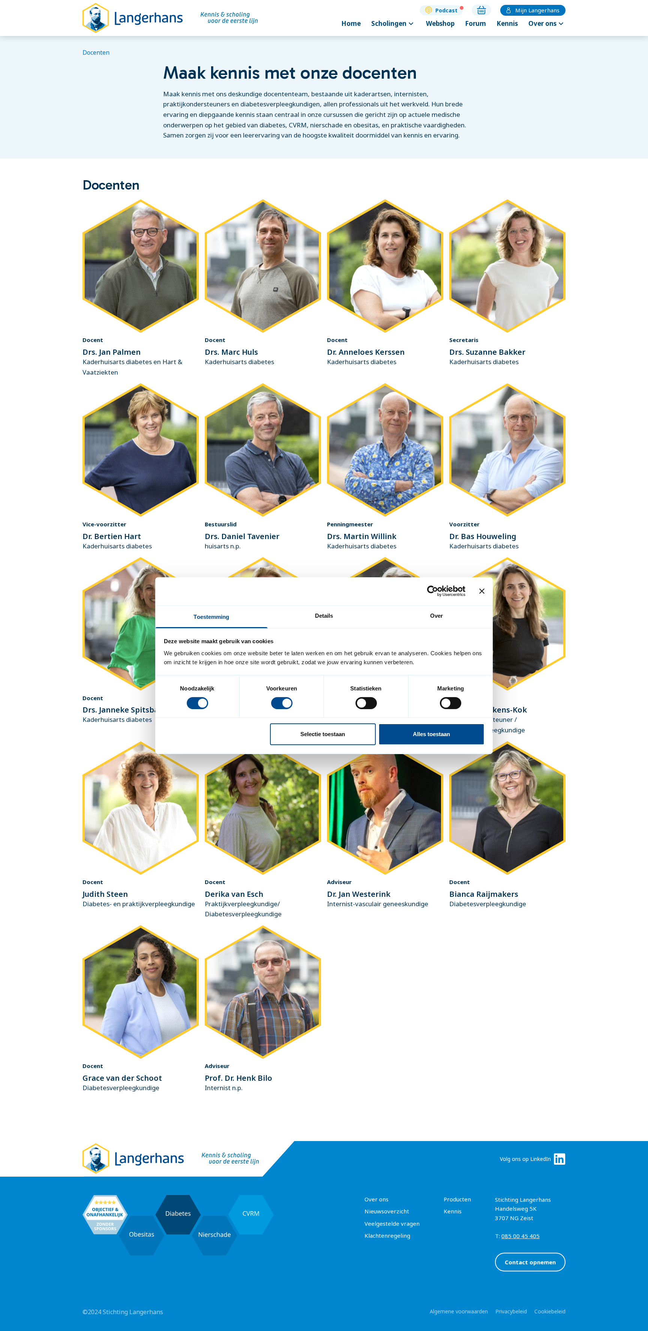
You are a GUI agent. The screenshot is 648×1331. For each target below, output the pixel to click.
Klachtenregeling (387, 1235)
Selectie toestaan (322, 734)
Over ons (547, 23)
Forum (475, 23)
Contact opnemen (530, 1262)
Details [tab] (324, 615)
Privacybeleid (511, 1311)
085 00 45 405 (520, 1236)
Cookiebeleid (550, 1311)
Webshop (440, 23)
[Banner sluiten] (481, 591)
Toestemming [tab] (211, 616)
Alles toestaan (431, 734)
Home (351, 23)
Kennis (507, 23)
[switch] (281, 703)
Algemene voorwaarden (459, 1311)
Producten (457, 1199)
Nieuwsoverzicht (386, 1211)
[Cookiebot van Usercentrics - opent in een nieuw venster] (432, 591)
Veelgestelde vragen (392, 1223)
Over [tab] (436, 615)
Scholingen (393, 23)
